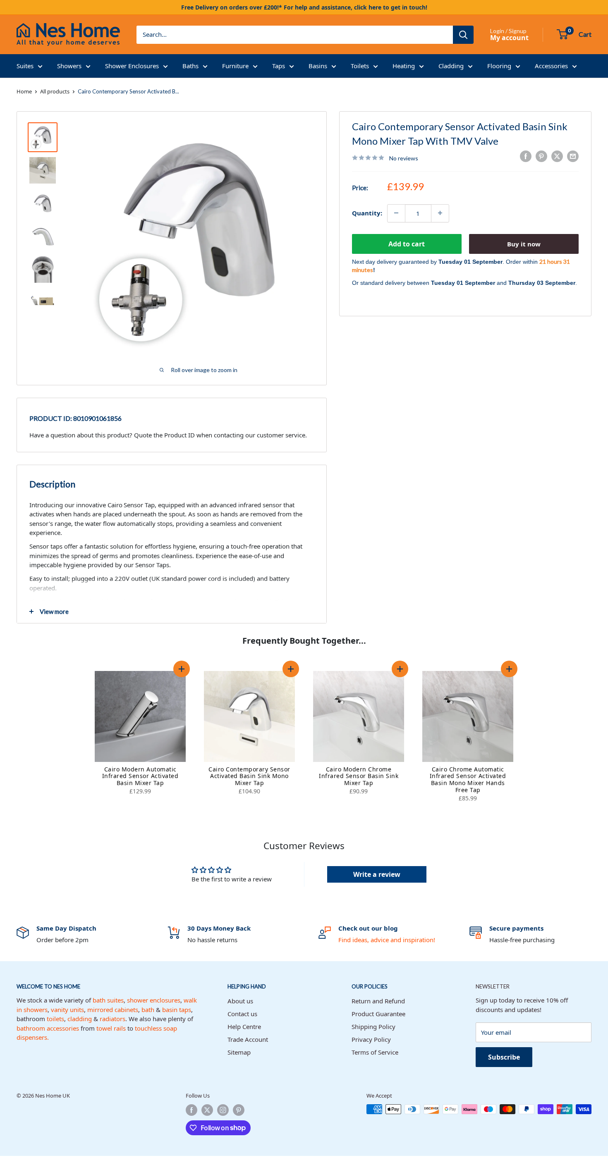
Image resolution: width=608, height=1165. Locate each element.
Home (24, 91)
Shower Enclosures (132, 66)
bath (147, 1009)
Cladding (451, 66)
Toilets (360, 66)
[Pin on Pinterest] (541, 156)
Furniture (235, 66)
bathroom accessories (48, 1028)
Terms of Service (375, 1052)
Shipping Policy (373, 1026)
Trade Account (247, 1039)
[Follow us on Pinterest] (238, 1110)
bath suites (108, 1000)
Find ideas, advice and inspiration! (386, 940)
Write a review (376, 874)
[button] (181, 669)
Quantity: (367, 213)
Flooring (499, 66)
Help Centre (244, 1026)
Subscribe (504, 1057)
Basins (318, 66)
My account (509, 37)
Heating (404, 66)
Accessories (551, 66)
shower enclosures (153, 1000)
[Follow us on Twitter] (207, 1110)
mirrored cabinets (112, 1009)
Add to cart (406, 243)
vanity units (67, 1009)
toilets (55, 1019)
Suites (25, 66)
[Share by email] (573, 156)
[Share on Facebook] (525, 156)
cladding (79, 1019)
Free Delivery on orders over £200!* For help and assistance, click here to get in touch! (304, 7)
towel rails (111, 1028)
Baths (190, 66)
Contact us (242, 1014)
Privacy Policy (371, 1039)
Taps (278, 66)
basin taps (176, 1009)
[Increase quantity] (440, 213)
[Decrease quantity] (396, 213)
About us (240, 1001)
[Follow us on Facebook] (191, 1110)
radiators (112, 1019)
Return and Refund (378, 1001)
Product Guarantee (378, 1014)
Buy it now (524, 243)
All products (54, 91)
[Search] (463, 35)
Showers (69, 66)
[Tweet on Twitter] (557, 156)
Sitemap (239, 1052)
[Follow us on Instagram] (223, 1110)
